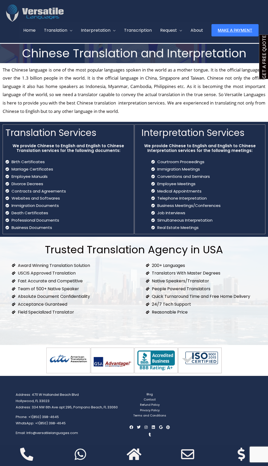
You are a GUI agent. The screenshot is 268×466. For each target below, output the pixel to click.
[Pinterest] (168, 427)
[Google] (160, 427)
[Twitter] (138, 427)
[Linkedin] (153, 427)
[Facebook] (131, 427)
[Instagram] (146, 427)
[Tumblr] (149, 434)
